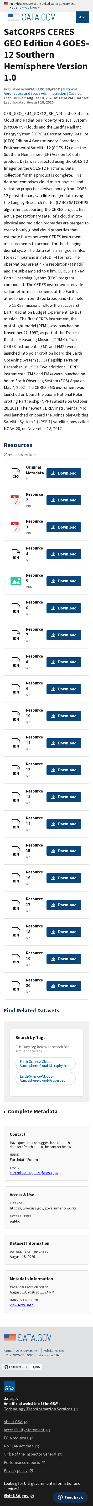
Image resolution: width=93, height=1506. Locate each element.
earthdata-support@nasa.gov (34, 1172)
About (8, 1351)
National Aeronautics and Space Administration (40, 91)
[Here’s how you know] (46, 6)
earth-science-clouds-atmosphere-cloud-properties (42, 1078)
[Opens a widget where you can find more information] (70, 1498)
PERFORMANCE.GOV (19, 1355)
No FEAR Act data (19, 1446)
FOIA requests (16, 1438)
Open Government (27, 1351)
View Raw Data (21, 1305)
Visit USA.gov (16, 1495)
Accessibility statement (24, 1429)
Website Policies (53, 1351)
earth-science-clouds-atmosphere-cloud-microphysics (44, 1063)
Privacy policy (16, 1470)
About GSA (13, 1421)
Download (67, 473)
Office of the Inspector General (30, 1454)
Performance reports (22, 1462)
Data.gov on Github (49, 1355)
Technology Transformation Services (38, 1409)
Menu (82, 17)
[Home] (31, 17)
